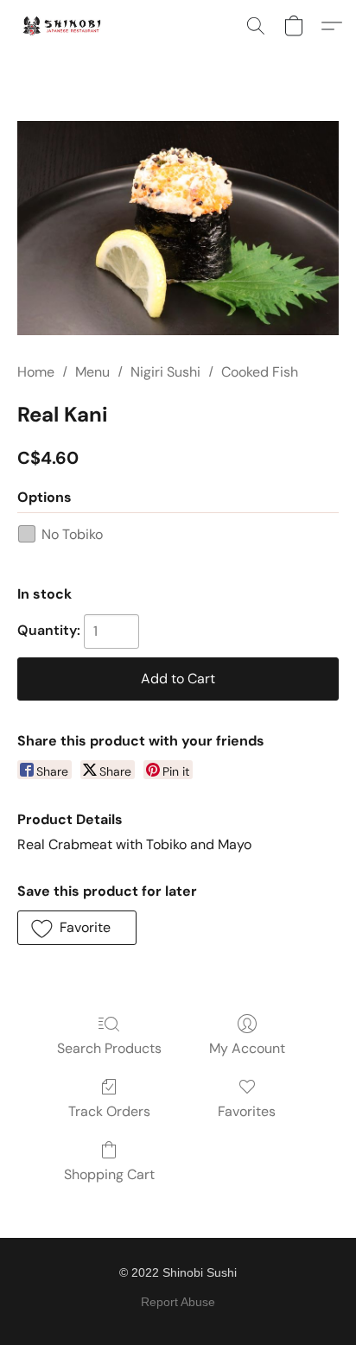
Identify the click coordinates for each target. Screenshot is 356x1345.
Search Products (109, 1048)
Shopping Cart (109, 1174)
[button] (64, 26)
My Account (247, 1048)
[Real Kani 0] (178, 228)
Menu (92, 372)
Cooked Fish (259, 372)
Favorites (247, 1111)
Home (35, 372)
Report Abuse (178, 1302)
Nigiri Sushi (165, 372)
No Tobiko (72, 534)
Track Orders (109, 1111)
